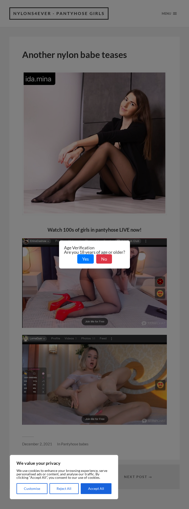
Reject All (64, 488)
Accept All (96, 488)
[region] (64, 477)
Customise (32, 488)
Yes (85, 259)
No (104, 259)
